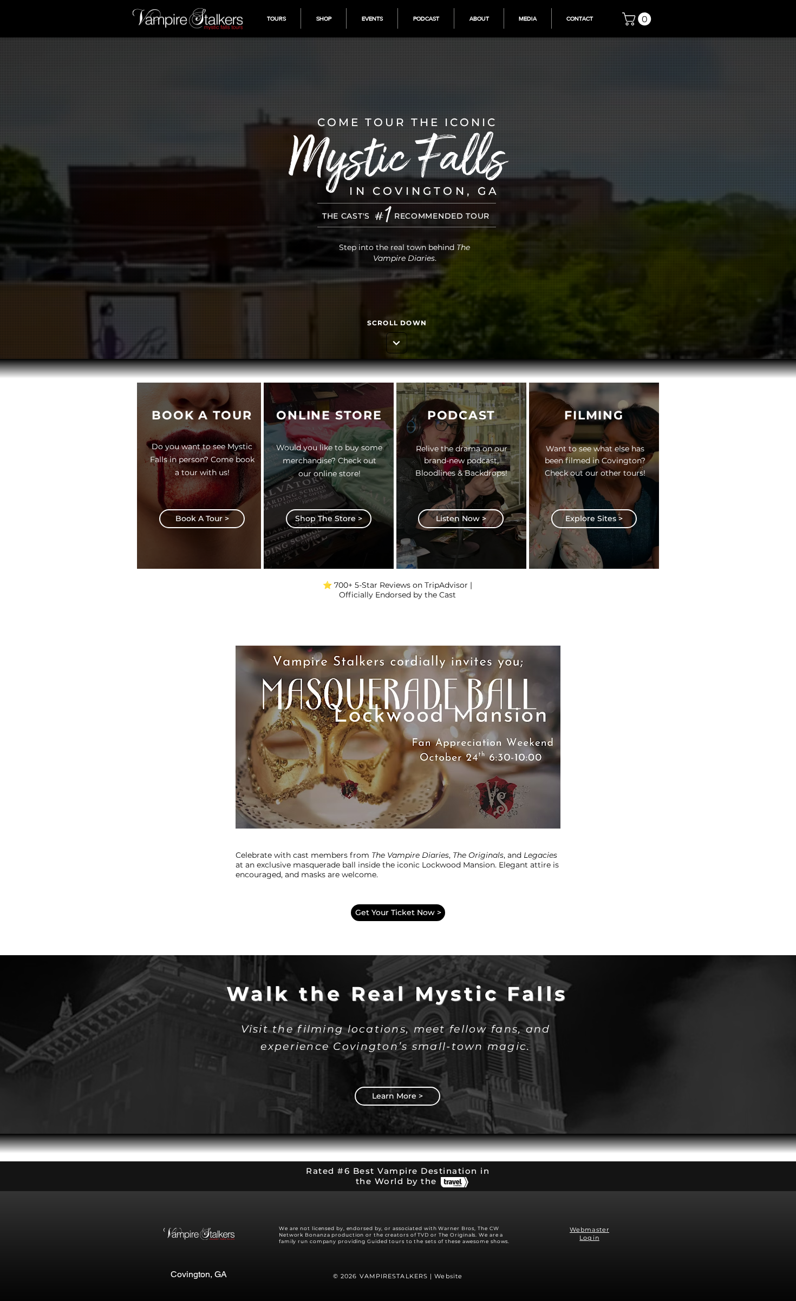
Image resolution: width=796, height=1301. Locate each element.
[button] (638, 18)
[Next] (396, 342)
